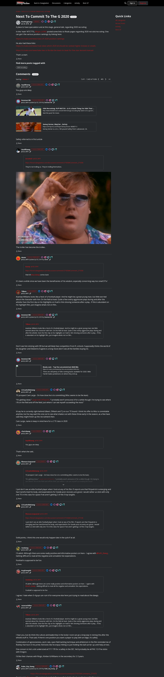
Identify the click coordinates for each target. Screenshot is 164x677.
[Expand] (63, 484)
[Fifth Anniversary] (51, 461)
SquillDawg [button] (25, 85)
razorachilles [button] (26, 606)
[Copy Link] (30, 24)
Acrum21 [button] (28, 159)
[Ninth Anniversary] (50, 100)
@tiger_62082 (41, 31)
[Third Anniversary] (52, 85)
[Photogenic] (45, 22)
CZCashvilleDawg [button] (28, 390)
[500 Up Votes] (53, 431)
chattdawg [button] (25, 431)
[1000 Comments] (55, 85)
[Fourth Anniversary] (45, 291)
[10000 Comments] (54, 547)
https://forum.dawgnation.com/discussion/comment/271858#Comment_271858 (54, 163)
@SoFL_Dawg (102, 552)
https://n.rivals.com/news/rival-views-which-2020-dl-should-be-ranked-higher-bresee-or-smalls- (56, 46)
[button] (18, 22)
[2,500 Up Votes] (56, 149)
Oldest (25, 79)
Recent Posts (120, 23)
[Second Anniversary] (45, 257)
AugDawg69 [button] (26, 570)
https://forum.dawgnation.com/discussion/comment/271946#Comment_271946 (54, 517)
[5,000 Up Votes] (55, 22)
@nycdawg (35, 275)
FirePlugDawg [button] (26, 22)
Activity (118, 26)
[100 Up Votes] (51, 291)
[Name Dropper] (42, 22)
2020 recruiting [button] (22, 67)
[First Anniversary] (48, 22)
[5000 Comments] (52, 22)
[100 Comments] (50, 431)
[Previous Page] (98, 79)
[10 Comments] (48, 291)
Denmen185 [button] (26, 100)
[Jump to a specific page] (109, 79)
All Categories (120, 20)
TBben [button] (23, 291)
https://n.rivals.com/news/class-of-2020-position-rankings (40, 38)
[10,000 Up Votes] (56, 100)
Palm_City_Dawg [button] (27, 669)
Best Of (118, 30)
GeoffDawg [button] (25, 150)
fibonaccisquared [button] (28, 461)
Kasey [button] (27, 267)
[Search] (125, 3)
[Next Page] (105, 79)
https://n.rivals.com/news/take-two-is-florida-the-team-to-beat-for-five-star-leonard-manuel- (55, 50)
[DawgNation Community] (23, 3)
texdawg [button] (24, 547)
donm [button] (23, 257)
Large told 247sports (40, 400)
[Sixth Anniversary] (51, 547)
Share (19, 59)
